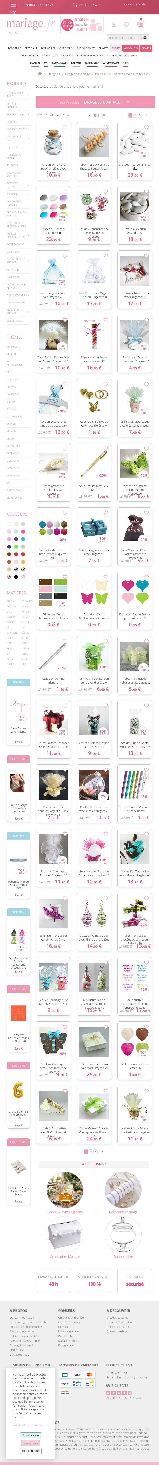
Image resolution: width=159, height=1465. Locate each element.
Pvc (23, 627)
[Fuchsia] (23, 532)
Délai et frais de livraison (24, 1336)
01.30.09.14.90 (117, 1372)
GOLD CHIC (13, 460)
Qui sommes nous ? (22, 1317)
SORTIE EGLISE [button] (65, 48)
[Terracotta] (9, 562)
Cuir (9, 627)
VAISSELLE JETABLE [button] (17, 129)
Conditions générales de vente (28, 1322)
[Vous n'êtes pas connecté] (113, 24)
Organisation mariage (71, 1317)
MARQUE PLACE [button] (30, 55)
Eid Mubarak (14, 497)
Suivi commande (135, 4)
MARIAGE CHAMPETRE (13, 105)
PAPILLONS (13, 379)
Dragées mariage (117, 1331)
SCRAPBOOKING (15, 244)
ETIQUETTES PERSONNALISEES (16, 224)
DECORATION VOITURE (14, 174)
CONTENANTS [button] (114, 55)
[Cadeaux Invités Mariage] (65, 1189)
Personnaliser (31, 1450)
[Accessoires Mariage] (65, 1234)
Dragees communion (119, 1322)
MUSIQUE (12, 431)
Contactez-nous (19, 1354)
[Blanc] (9, 524)
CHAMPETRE (13, 346)
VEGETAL (11, 354)
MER (9, 372)
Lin (8, 653)
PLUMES (11, 387)
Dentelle (12, 632)
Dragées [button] (103, 48)
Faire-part (64, 1327)
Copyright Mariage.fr (22, 1345)
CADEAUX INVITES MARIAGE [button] (16, 260)
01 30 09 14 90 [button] (90, 5)
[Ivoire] (16, 524)
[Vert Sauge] (23, 547)
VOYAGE (11, 423)
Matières (16, 592)
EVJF (9, 482)
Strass (25, 648)
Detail (34, 136)
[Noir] (16, 577)
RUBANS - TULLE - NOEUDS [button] (16, 214)
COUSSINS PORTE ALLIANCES (16, 286)
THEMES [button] (116, 48)
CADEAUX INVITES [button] (86, 48)
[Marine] (9, 547)
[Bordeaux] (16, 554)
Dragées (54, 74)
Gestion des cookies (22, 1331)
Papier (25, 611)
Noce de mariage (68, 1331)
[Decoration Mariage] (123, 1189)
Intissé (11, 638)
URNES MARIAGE (16, 302)
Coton (11, 622)
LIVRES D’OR (13, 277)
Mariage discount (68, 1340)
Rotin (24, 638)
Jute (9, 643)
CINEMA (11, 438)
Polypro (26, 622)
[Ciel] (16, 532)
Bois (9, 611)
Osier (24, 606)
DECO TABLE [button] (14, 48)
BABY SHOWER (15, 320)
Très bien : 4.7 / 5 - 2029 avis (123, 1398)
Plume (25, 617)
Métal (10, 659)
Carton (11, 617)
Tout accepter (30, 1435)
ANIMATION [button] (131, 55)
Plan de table (66, 1336)
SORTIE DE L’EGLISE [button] (12, 185)
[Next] (146, 115)
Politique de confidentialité (26, 1327)
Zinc (23, 664)
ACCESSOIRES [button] (48, 48)
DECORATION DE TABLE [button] (15, 94)
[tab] (18, 94)
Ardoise (11, 606)
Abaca (10, 601)
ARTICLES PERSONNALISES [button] (90, 55)
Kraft (10, 648)
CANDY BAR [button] (67, 55)
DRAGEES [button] (12, 194)
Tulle (24, 653)
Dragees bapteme (117, 1317)
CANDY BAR (13, 394)
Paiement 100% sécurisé (25, 1340)
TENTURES (12, 165)
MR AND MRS (14, 446)
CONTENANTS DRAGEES (14, 203)
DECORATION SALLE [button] (14, 138)
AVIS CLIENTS (117, 1385)
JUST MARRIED (14, 416)
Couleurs (17, 514)
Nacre (10, 664)
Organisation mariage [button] (38, 5)
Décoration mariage (118, 1327)
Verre (24, 659)
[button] (76, 63)
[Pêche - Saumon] (16, 562)
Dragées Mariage (102, 102)
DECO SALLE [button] (31, 48)
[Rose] (9, 532)
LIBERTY (11, 401)
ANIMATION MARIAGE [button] (13, 311)
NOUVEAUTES (131, 48)
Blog (13, 12)
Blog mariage (66, 1345)
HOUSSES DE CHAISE (14, 156)
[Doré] (23, 569)
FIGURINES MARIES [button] (17, 295)
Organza (26, 601)
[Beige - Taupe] (9, 569)
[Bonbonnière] (123, 1234)
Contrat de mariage (69, 1322)
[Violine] (16, 539)
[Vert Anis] (16, 547)
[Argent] (16, 569)
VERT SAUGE (13, 475)
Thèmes (15, 337)
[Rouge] (23, 554)
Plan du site (17, 1350)
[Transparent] (23, 577)
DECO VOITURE (50, 55)
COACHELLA (13, 468)
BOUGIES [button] (12, 121)
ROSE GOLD (13, 453)
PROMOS (146, 48)
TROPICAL (12, 409)
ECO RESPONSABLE (14, 363)
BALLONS (12, 147)
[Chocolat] (9, 554)
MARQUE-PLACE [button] (15, 114)
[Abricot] (23, 562)
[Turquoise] (23, 539)
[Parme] (9, 539)
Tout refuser (30, 1443)
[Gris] (23, 524)
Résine (25, 632)
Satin (24, 643)
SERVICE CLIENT (119, 1365)
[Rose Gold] (9, 577)
